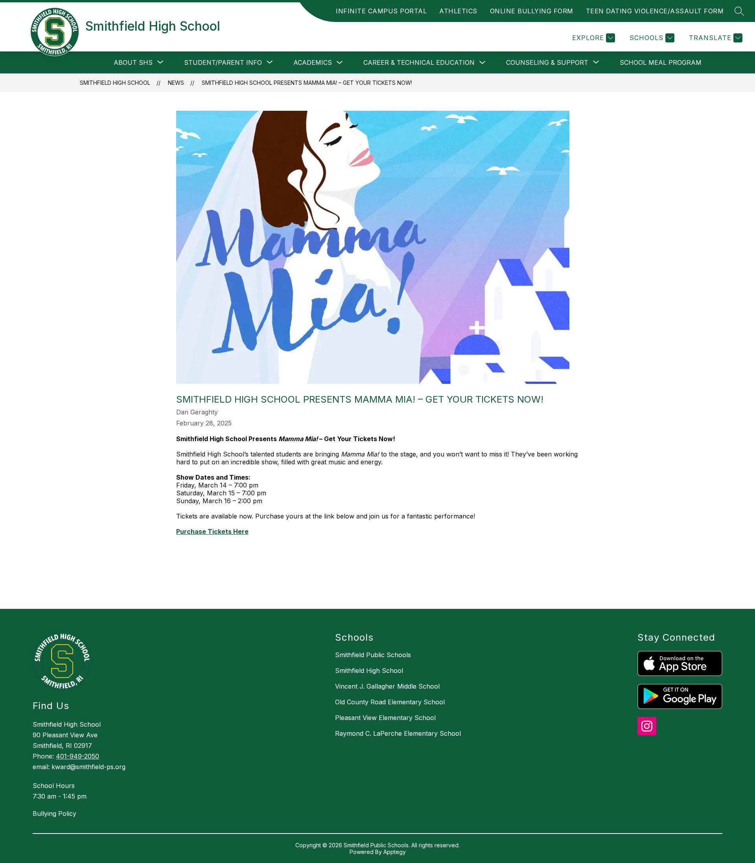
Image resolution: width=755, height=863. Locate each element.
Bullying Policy (54, 813)
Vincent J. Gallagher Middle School (387, 686)
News (176, 82)
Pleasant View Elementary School (385, 718)
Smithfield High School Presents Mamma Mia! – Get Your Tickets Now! (307, 82)
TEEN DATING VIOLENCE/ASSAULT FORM (655, 11)
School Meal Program (661, 62)
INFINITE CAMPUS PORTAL (381, 11)
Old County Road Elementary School (390, 702)
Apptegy (394, 851)
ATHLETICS (458, 11)
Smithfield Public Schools (373, 655)
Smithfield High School (115, 82)
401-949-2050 (77, 756)
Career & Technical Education (419, 62)
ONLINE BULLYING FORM (531, 11)
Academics (312, 62)
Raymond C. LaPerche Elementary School (398, 733)
